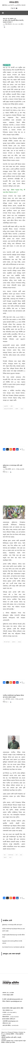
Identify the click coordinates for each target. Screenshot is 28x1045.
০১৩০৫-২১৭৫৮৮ (7, 1014)
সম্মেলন (22, 408)
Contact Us (22, 1032)
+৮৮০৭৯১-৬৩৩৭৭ (11, 1012)
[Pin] (14, 449)
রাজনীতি (16, 408)
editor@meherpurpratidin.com (15, 999)
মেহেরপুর (19, 641)
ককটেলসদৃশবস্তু (10, 854)
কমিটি (11, 406)
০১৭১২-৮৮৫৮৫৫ (14, 1016)
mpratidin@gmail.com (16, 1001)
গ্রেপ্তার (21, 854)
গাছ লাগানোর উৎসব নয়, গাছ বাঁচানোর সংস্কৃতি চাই (13, 947)
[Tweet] (7, 449)
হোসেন (10, 857)
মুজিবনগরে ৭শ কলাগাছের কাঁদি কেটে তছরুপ (12, 925)
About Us (4, 1032)
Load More (14, 910)
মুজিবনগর (13, 641)
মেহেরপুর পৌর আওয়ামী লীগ (8, 408)
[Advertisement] (14, 44)
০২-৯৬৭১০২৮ (15, 1025)
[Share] (4, 449)
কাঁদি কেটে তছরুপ (7, 641)
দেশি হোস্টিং (14, 1037)
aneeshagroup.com (13, 1021)
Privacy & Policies (13, 1032)
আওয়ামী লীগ (6, 406)
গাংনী (16, 854)
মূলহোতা (5, 857)
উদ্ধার (5, 854)
